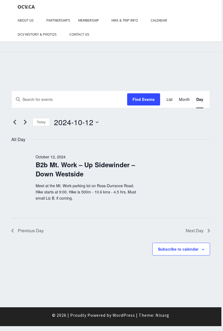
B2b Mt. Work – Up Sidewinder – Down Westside (85, 169)
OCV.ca (26, 6)
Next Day (195, 230)
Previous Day (31, 230)
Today (41, 122)
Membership (88, 20)
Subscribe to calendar (178, 249)
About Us (26, 20)
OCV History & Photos (37, 34)
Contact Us (79, 34)
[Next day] (25, 122)
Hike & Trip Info (125, 20)
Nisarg (162, 315)
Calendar (159, 20)
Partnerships (58, 20)
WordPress (124, 315)
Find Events (144, 99)
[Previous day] (14, 122)
